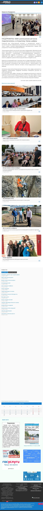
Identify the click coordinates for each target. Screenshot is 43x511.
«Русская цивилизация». (6, 310)
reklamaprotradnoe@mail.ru (36, 490)
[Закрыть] (41, 503)
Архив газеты (5, 419)
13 (21, 411)
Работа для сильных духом (10, 138)
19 (15, 412)
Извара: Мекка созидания (7, 305)
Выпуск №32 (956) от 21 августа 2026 (32, 445)
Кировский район (12, 272)
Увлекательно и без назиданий (8, 308)
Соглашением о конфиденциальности (8, 507)
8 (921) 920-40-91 (37, 484)
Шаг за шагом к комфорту (10, 228)
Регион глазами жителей (6, 299)
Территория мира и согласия (7, 291)
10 (4, 411)
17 (4, 412)
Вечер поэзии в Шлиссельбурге (11, 167)
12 (15, 411)
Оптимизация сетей (8, 198)
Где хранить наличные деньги (8, 313)
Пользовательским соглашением (25, 506)
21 (27, 412)
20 (21, 412)
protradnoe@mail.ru (23, 488)
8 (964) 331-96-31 (37, 488)
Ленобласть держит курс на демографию (14, 108)
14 (27, 411)
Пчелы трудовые (7, 257)
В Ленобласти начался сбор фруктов (9, 294)
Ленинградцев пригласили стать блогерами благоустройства (15, 401)
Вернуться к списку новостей (8, 83)
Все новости (5, 272)
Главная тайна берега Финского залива (10, 302)
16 (38, 411)
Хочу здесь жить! (5, 297)
